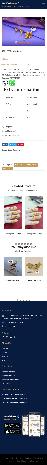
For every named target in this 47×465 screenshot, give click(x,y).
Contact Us (6, 352)
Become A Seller (8, 372)
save (21, 144)
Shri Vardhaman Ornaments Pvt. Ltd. (15, 64)
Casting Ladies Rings (13, 233)
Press (4, 360)
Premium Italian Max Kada (14, 280)
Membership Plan (8, 375)
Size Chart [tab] (7, 168)
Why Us (5, 356)
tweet (14, 144)
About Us (5, 348)
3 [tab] (22, 244)
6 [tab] (31, 244)
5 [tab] (28, 244)
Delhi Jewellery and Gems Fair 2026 (15, 403)
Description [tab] (7, 165)
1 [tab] (16, 244)
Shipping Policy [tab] (30, 165)
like (5, 144)
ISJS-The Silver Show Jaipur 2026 (15, 399)
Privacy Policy (9, 458)
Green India (6, 383)
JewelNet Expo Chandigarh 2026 (14, 395)
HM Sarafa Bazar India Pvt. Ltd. (26, 461)
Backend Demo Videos (11, 379)
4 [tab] (25, 244)
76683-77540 (10, 326)
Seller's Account (23, 6)
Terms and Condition (24, 458)
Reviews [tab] (18, 165)
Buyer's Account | (9, 6)
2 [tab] (19, 244)
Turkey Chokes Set (34, 280)
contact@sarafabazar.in (14, 322)
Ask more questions (13, 135)
